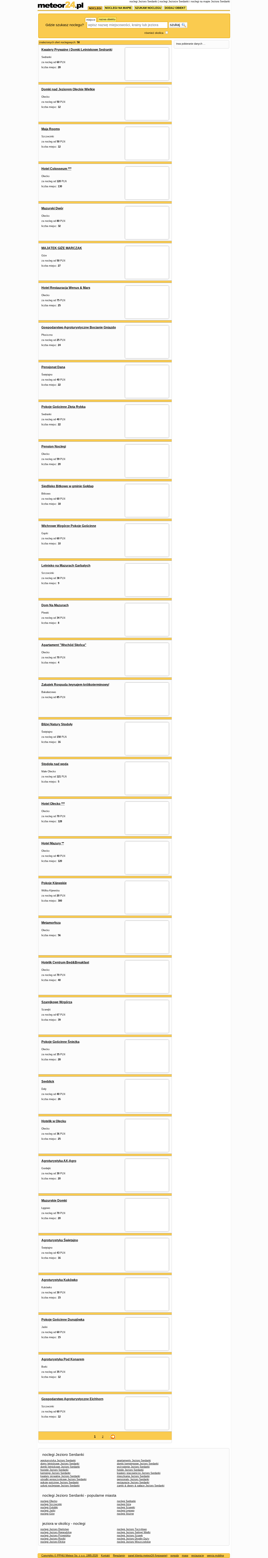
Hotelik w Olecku (53, 1121)
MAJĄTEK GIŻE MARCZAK (61, 248)
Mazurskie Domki (54, 1200)
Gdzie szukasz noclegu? (65, 25)
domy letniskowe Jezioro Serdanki (59, 1463)
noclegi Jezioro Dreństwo (54, 1529)
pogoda (174, 1555)
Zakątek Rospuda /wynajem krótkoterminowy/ (75, 684)
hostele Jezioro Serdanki (54, 1469)
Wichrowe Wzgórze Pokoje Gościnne (68, 526)
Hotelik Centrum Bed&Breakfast (65, 962)
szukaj (175, 25)
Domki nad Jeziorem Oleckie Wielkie (68, 89)
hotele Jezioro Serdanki (130, 1469)
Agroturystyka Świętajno (59, 1240)
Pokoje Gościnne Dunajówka (62, 1319)
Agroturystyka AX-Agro (58, 1161)
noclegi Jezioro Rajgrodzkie (56, 1532)
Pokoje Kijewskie (54, 883)
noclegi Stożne (125, 1513)
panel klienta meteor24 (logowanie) (147, 1555)
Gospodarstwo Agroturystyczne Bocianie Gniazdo (78, 327)
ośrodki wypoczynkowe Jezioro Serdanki (63, 1479)
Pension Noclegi (53, 446)
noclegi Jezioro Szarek (130, 1535)
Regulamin (119, 1555)
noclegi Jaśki (47, 1510)
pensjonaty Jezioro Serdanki (133, 1479)
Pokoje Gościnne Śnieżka (60, 1041)
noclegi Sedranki (126, 1501)
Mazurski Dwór (52, 208)
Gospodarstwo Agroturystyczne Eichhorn (72, 1399)
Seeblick (47, 1081)
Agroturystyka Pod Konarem (62, 1359)
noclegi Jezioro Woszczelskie (134, 1541)
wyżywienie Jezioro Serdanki (133, 1466)
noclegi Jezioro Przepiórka (55, 1535)
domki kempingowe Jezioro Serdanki (138, 1463)
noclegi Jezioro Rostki (53, 1538)
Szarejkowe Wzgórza (56, 1002)
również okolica (153, 32)
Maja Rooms (50, 129)
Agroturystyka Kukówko (59, 1280)
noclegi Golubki (49, 1507)
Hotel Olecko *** (53, 803)
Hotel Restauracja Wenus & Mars (65, 287)
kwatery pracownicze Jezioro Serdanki (138, 1473)
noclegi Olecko (48, 1501)
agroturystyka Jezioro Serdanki (58, 1460)
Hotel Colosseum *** (56, 168)
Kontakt (105, 1555)
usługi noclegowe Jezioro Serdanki (60, 1485)
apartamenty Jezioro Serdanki (134, 1460)
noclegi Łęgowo (125, 1510)
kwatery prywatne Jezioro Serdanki (60, 1476)
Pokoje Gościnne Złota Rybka (63, 406)
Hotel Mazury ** (52, 843)
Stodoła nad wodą (54, 764)
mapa (185, 1555)
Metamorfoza (51, 922)
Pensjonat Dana (53, 367)
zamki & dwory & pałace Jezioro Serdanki (140, 1485)
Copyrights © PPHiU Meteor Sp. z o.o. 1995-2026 (69, 1555)
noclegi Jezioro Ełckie (52, 1541)
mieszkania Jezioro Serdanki (133, 1476)
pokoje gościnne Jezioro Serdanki (59, 1482)
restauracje (197, 1555)
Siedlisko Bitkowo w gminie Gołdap (67, 486)
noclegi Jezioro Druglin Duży (133, 1538)
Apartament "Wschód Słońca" (63, 645)
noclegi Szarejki (126, 1507)
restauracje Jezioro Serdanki (133, 1482)
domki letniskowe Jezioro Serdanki (60, 1466)
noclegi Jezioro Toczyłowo (132, 1529)
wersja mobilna (215, 1555)
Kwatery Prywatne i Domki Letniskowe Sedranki (76, 49)
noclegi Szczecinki (51, 1504)
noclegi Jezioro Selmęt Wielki (133, 1532)
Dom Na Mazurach (55, 605)
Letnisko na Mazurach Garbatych (65, 565)
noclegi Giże (124, 1504)
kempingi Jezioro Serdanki (55, 1473)
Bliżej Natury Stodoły (57, 724)
